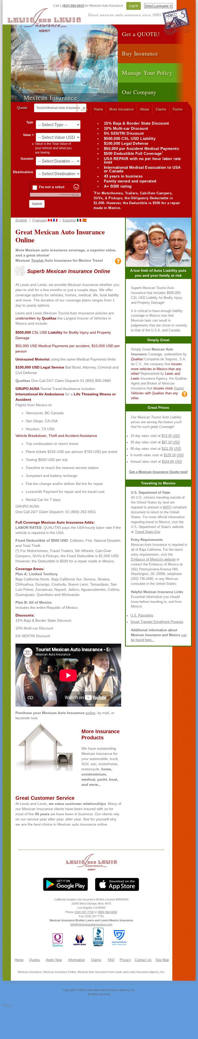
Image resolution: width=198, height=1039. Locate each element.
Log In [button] (133, 6)
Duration (27, 159)
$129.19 (170, 455)
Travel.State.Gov (147, 532)
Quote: (22, 108)
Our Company (139, 92)
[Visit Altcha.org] (76, 188)
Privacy (125, 960)
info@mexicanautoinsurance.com (91, 924)
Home (98, 109)
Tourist (38, 260)
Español (69, 220)
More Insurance (121, 109)
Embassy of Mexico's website (153, 559)
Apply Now (54, 960)
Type (29, 122)
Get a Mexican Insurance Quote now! (158, 472)
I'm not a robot (51, 187)
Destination (23, 172)
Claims (161, 109)
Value (27, 135)
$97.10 (167, 442)
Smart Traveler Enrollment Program (156, 622)
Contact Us (143, 960)
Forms (178, 109)
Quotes (34, 960)
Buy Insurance (140, 53)
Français (39, 220)
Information (76, 960)
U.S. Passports (141, 615)
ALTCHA (75, 194)
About (144, 109)
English (21, 220)
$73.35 (167, 436)
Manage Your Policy (147, 72)
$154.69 (168, 461)
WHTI (167, 507)
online (90, 713)
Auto (83, 109)
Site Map (162, 960)
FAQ (111, 960)
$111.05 (167, 449)
